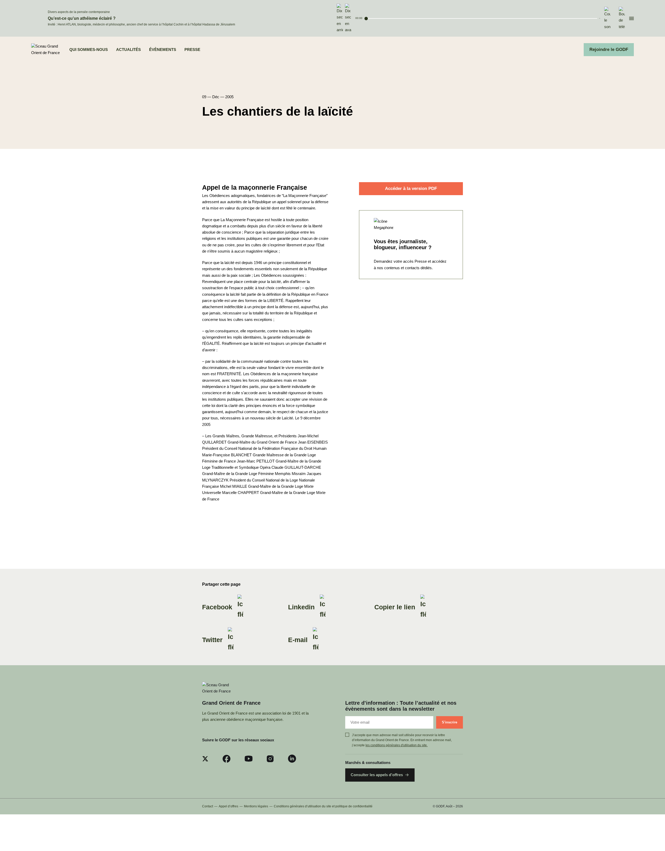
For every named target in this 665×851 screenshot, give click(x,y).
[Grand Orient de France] (46, 49)
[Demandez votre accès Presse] (411, 244)
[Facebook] (226, 759)
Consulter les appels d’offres (377, 775)
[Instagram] (270, 758)
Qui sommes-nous (88, 49)
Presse (192, 49)
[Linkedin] (292, 759)
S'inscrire (449, 722)
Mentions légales (256, 806)
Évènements (162, 49)
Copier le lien (394, 607)
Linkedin (301, 607)
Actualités (128, 49)
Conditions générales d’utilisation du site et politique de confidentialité (323, 806)
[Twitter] (205, 759)
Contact (207, 806)
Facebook (217, 607)
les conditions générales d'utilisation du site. (396, 745)
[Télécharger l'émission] (622, 18)
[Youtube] (248, 759)
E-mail (298, 639)
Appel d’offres (228, 806)
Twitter (212, 639)
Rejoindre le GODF (608, 49)
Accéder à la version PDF (411, 188)
